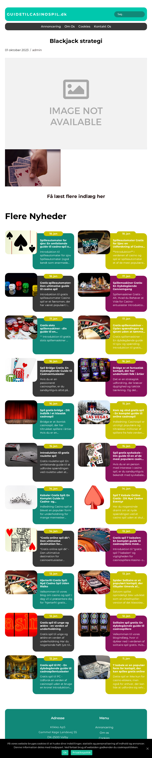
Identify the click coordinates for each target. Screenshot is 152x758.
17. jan (126, 276)
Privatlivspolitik (81, 752)
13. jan (126, 531)
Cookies (84, 26)
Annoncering (51, 26)
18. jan (53, 233)
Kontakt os (102, 26)
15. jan (126, 403)
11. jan (126, 658)
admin (37, 50)
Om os (70, 26)
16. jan (53, 361)
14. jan (53, 488)
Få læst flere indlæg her (76, 196)
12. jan (53, 616)
